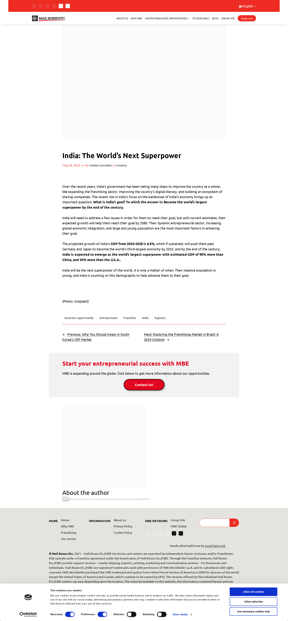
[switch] (102, 614)
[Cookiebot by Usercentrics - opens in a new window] (28, 614)
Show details (180, 614)
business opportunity (79, 317)
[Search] (234, 523)
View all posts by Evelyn (65, 500)
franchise (130, 317)
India (145, 317)
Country (121, 165)
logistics (160, 317)
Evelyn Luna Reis (101, 165)
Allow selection (253, 601)
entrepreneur (109, 317)
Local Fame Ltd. (215, 545)
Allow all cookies (253, 591)
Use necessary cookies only (253, 611)
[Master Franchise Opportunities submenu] (189, 18)
